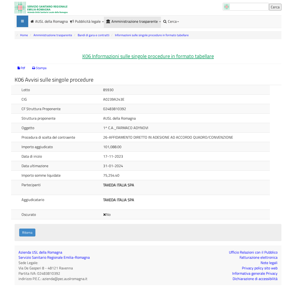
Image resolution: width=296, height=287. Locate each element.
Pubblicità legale (88, 21)
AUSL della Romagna (51, 21)
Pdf (22, 67)
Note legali (269, 262)
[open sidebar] (22, 21)
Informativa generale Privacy (255, 273)
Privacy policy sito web (260, 268)
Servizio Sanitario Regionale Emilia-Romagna (54, 257)
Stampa (40, 67)
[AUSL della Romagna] (41, 7)
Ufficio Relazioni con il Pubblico (253, 252)
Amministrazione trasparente (135, 21)
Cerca (172, 21)
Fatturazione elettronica (259, 257)
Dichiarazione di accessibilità (255, 278)
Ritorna (27, 232)
